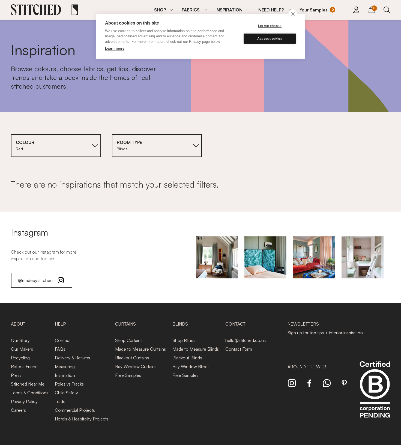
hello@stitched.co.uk (245, 340)
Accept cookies (269, 39)
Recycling (20, 357)
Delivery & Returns (72, 357)
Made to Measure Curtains (140, 349)
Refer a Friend (24, 366)
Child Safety (66, 392)
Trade (60, 401)
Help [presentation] (60, 324)
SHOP (160, 10)
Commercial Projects (75, 410)
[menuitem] (163, 10)
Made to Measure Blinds (195, 349)
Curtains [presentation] (125, 324)
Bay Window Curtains (136, 366)
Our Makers (22, 349)
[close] (292, 13)
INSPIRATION (229, 10)
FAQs (60, 349)
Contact (63, 340)
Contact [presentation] (235, 324)
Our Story (20, 340)
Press (16, 375)
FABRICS (191, 10)
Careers (18, 410)
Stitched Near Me (27, 384)
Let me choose (270, 26)
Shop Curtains (128, 340)
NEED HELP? (271, 10)
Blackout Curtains (132, 357)
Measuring (65, 366)
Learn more (114, 48)
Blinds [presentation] (180, 324)
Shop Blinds (183, 340)
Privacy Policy (24, 401)
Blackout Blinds (187, 357)
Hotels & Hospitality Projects (82, 419)
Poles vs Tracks (69, 384)
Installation (65, 375)
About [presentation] (18, 324)
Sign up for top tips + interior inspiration (325, 332)
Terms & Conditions (29, 392)
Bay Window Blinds (191, 366)
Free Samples (128, 375)
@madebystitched (35, 280)
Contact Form (238, 349)
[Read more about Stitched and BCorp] (375, 395)
